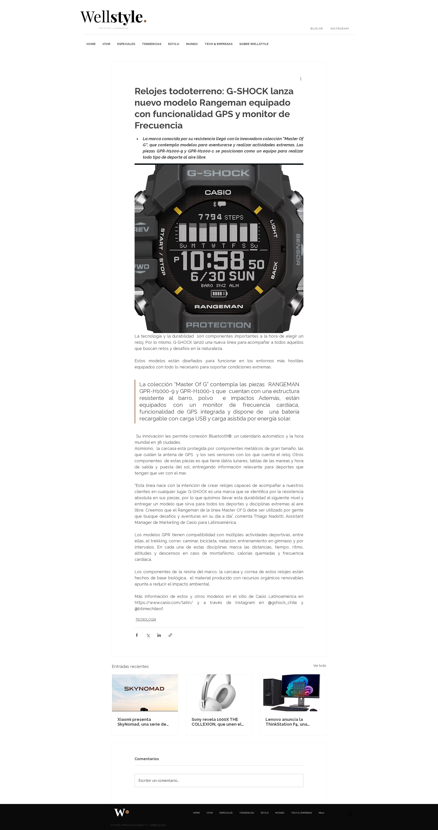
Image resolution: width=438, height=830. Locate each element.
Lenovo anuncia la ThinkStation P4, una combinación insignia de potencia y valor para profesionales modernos (291, 722)
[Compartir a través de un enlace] (170, 635)
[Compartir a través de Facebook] (137, 635)
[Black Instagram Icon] (350, 814)
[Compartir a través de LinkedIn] (159, 635)
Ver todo (319, 665)
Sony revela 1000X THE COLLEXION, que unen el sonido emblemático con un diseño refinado (217, 722)
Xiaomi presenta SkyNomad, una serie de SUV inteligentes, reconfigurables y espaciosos (141, 722)
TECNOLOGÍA (146, 619)
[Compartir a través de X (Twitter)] (148, 635)
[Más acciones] (300, 78)
